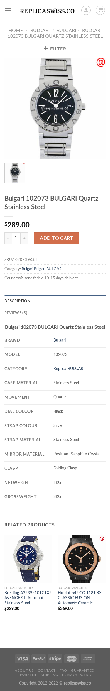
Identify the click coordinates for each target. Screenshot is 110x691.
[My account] (86, 10)
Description (17, 301)
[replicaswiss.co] (47, 10)
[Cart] (100, 10)
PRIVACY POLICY (77, 675)
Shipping (49, 675)
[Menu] (7, 10)
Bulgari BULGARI (48, 269)
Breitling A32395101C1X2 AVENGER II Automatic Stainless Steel (28, 598)
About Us (24, 670)
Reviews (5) (15, 313)
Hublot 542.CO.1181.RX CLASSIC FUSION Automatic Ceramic (80, 598)
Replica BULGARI (68, 368)
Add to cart (56, 238)
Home (16, 30)
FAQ (63, 670)
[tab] (55, 301)
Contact (46, 670)
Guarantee (82, 670)
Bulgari (40, 30)
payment (28, 675)
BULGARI (66, 30)
